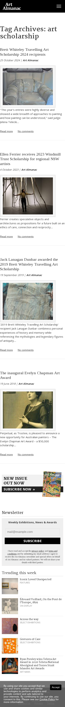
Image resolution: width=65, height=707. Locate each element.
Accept (56, 687)
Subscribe (32, 541)
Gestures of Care (30, 639)
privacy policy (38, 551)
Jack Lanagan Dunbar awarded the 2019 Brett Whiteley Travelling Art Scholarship (29, 264)
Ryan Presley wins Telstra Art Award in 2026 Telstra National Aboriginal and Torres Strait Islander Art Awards (39, 664)
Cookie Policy (47, 699)
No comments (26, 131)
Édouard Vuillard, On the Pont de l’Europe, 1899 (41, 601)
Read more (6, 131)
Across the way (29, 619)
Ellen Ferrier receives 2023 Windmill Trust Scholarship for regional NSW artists (30, 159)
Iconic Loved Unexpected (35, 579)
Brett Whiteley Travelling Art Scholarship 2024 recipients (24, 51)
